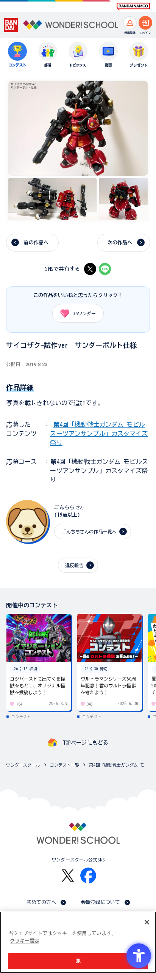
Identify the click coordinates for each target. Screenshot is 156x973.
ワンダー (84, 313)
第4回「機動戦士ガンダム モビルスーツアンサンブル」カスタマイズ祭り (99, 433)
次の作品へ (120, 242)
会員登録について (100, 902)
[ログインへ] (145, 23)
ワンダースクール (23, 765)
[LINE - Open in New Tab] (105, 269)
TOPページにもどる (85, 742)
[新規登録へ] (130, 23)
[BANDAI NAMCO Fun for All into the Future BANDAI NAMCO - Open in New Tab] (133, 6)
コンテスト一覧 (65, 765)
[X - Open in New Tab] (90, 269)
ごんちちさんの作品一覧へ (89, 531)
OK (78, 961)
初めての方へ (41, 902)
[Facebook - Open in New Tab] (88, 875)
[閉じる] (147, 922)
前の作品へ (35, 242)
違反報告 (74, 565)
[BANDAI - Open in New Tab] (11, 25)
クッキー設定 (24, 940)
